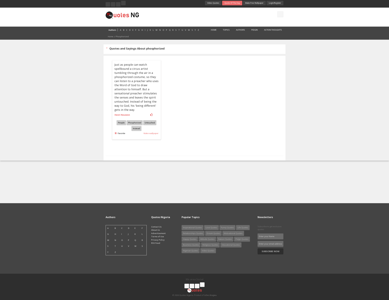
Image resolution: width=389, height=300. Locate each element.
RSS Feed (155, 243)
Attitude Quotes (207, 239)
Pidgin (254, 29)
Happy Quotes (189, 239)
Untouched (150, 122)
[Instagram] (118, 4)
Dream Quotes (213, 233)
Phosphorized (134, 122)
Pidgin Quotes (242, 239)
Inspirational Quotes (192, 227)
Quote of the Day (232, 3)
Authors (240, 29)
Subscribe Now (270, 251)
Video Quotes (213, 3)
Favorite (121, 133)
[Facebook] (108, 4)
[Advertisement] (206, 17)
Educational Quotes (231, 244)
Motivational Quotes (233, 233)
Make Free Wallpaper (254, 3)
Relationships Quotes (193, 233)
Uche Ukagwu (210, 295)
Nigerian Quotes (190, 250)
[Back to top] (379, 281)
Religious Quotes (210, 244)
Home (214, 29)
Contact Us (156, 226)
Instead (136, 128)
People (121, 122)
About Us (155, 230)
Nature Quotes (225, 239)
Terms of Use (157, 236)
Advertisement (158, 233)
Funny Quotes (227, 227)
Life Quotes (243, 227)
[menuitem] (212, 30)
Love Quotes (211, 227)
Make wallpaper (151, 133)
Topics (226, 29)
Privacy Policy (158, 239)
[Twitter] (113, 4)
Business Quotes (191, 244)
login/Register (275, 3)
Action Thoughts (273, 29)
